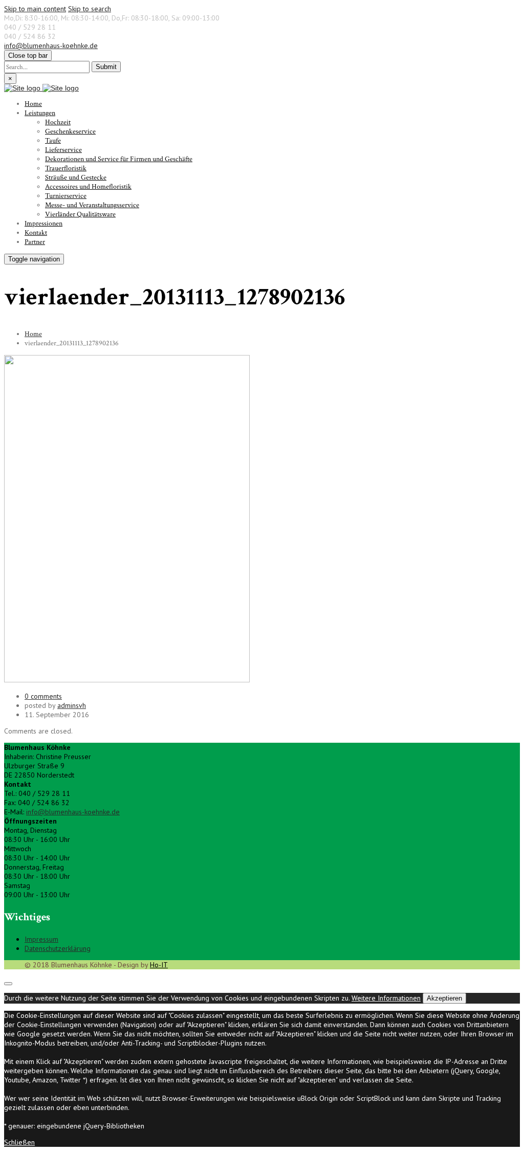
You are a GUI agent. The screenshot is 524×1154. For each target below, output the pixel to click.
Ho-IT (159, 964)
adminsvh (71, 705)
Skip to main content (35, 8)
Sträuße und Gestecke (75, 177)
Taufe (53, 140)
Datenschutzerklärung (58, 948)
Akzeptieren (444, 998)
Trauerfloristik (65, 168)
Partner (35, 242)
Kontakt (36, 232)
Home (33, 103)
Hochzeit (58, 122)
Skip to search (89, 8)
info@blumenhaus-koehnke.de (51, 45)
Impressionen (43, 223)
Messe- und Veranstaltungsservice (92, 205)
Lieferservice (63, 149)
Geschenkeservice (70, 131)
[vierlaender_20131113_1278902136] (127, 679)
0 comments (43, 696)
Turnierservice (65, 196)
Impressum (41, 939)
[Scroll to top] (8, 983)
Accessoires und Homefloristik (88, 186)
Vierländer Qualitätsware (80, 214)
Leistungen (40, 113)
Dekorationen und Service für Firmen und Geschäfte (118, 159)
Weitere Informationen (386, 998)
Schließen (19, 1142)
